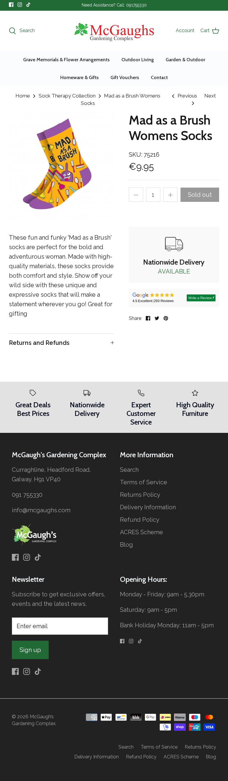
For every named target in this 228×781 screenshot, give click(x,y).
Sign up (30, 649)
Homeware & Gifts (79, 77)
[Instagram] (20, 4)
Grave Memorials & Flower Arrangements (66, 59)
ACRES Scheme (141, 532)
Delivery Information (148, 507)
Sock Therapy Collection (67, 96)
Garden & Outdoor (185, 59)
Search (129, 469)
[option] (61, 165)
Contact (159, 77)
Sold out (200, 194)
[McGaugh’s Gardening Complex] (114, 31)
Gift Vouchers (124, 77)
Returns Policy (140, 494)
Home (22, 96)
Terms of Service (143, 482)
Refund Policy (139, 519)
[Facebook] (11, 4)
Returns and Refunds (39, 342)
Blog (126, 544)
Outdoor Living (137, 59)
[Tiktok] (28, 4)
